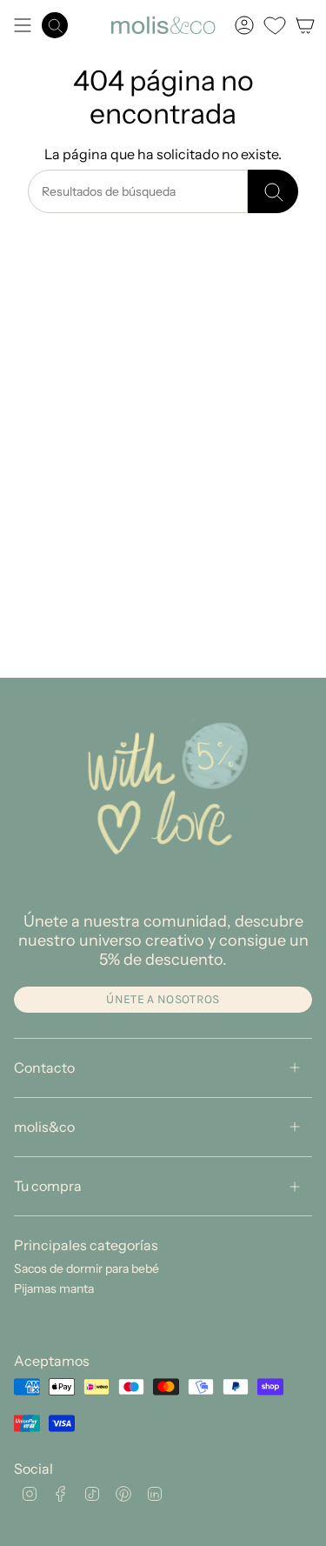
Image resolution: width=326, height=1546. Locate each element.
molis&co (44, 1126)
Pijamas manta (54, 1288)
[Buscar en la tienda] (273, 191)
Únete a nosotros (163, 999)
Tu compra (48, 1186)
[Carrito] (305, 25)
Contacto (44, 1067)
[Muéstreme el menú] (22, 25)
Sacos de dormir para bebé (86, 1268)
